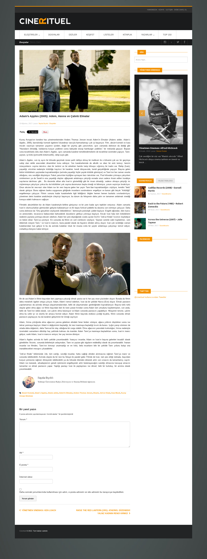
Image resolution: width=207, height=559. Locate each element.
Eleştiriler (31, 34)
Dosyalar (54, 34)
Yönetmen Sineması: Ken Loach (38, 510)
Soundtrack (145, 181)
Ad (21, 452)
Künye (161, 10)
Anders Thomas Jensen (82, 393)
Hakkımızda (152, 10)
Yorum (23, 419)
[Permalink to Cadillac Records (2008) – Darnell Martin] (141, 192)
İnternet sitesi (25, 477)
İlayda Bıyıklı (43, 123)
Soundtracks (166, 194)
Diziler (73, 34)
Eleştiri (96, 393)
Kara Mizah (115, 393)
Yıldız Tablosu (165, 181)
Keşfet (90, 34)
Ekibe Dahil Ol (180, 10)
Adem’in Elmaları (66, 393)
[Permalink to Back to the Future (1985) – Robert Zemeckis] (141, 207)
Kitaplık (127, 34)
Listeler (109, 34)
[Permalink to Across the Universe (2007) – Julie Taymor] (141, 223)
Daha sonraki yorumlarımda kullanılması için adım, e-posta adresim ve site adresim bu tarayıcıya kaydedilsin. (71, 492)
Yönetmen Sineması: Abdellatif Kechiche (159, 148)
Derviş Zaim (35, 42)
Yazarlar (146, 34)
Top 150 (167, 34)
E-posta (23, 465)
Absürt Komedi (28, 393)
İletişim (169, 10)
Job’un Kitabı (105, 393)
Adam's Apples (41, 393)
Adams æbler (53, 393)
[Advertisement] (56, 551)
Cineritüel (22, 531)
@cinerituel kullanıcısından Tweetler (150, 297)
